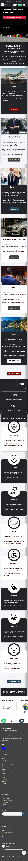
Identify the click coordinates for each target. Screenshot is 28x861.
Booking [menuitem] (4, 781)
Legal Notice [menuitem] (5, 802)
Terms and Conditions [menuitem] (7, 800)
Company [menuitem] (4, 779)
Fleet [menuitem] (3, 775)
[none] (24, 853)
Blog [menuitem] (3, 830)
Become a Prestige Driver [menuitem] (8, 832)
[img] (5, 4)
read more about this (8, 12)
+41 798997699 (17, 1)
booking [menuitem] (14, 4)
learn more (14, 109)
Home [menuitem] (3, 758)
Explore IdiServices (14, 681)
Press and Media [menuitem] (6, 836)
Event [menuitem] (3, 769)
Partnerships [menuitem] (5, 834)
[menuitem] (24, 5)
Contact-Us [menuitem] (4, 783)
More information (14, 159)
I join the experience (14, 360)
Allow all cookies (14, 23)
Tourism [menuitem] (4, 773)
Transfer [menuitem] (4, 762)
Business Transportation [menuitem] (7, 771)
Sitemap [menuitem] (4, 804)
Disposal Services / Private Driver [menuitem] (10, 764)
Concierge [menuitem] (4, 766)
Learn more (14, 209)
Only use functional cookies (14, 17)
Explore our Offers (14, 373)
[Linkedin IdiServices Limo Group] (3, 748)
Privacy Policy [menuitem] (5, 798)
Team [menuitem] (3, 777)
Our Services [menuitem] (5, 760)
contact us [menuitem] (20, 4)
